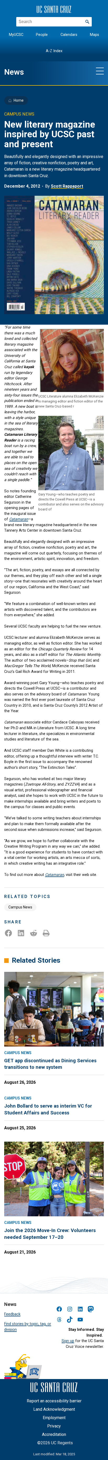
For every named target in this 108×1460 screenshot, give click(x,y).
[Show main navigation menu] (100, 71)
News (14, 72)
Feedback (12, 1314)
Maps (94, 34)
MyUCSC (16, 34)
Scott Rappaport (67, 186)
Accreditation (54, 1434)
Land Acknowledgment (54, 1409)
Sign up (68, 1341)
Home (19, 100)
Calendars (69, 34)
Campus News (20, 907)
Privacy (54, 1426)
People (42, 34)
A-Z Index (54, 51)
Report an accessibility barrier (54, 1400)
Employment (54, 1417)
